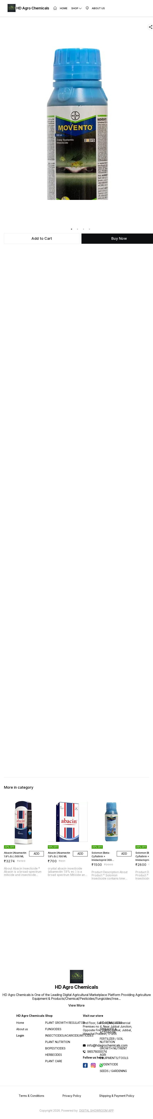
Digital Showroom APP (96, 1110)
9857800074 (97, 1051)
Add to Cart (41, 238)
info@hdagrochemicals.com (107, 1045)
